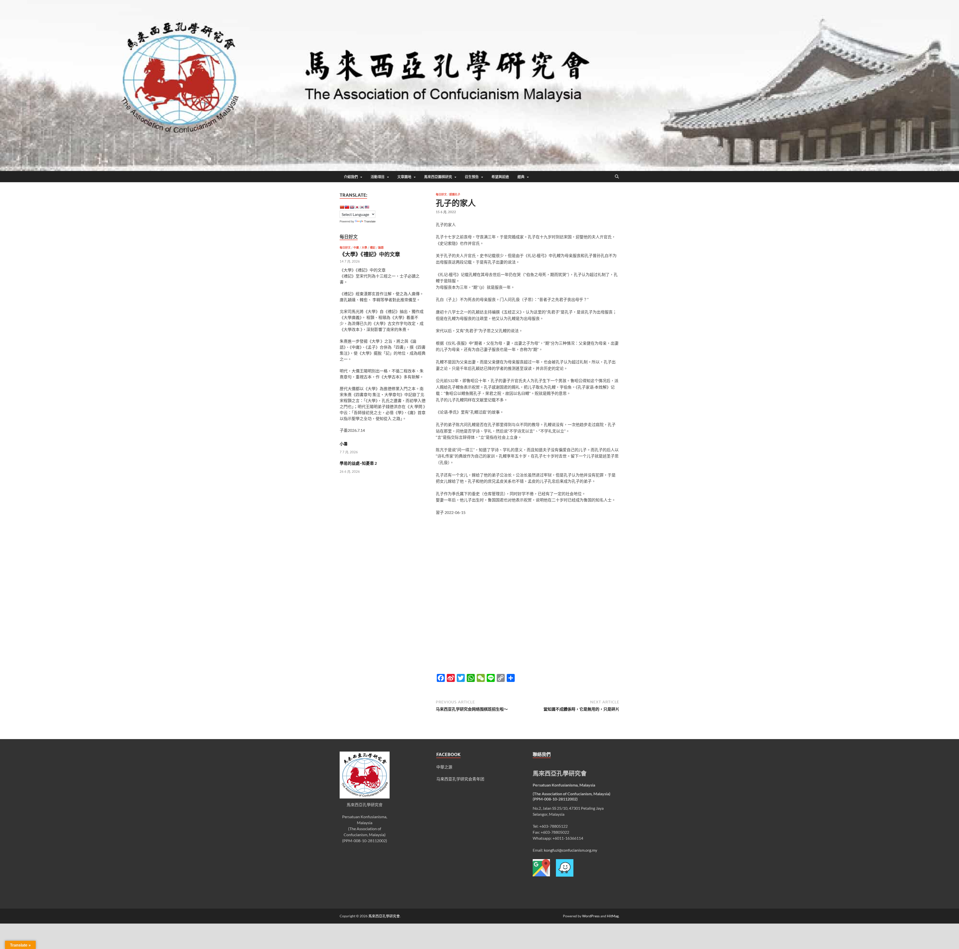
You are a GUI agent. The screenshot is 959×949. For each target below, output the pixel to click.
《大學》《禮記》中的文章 (370, 254)
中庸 (356, 247)
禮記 (372, 247)
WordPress (591, 916)
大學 (364, 247)
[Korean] (362, 207)
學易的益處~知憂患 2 (358, 463)
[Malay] (367, 207)
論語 (381, 247)
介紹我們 (351, 177)
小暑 (344, 443)
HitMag (613, 916)
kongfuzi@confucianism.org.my (570, 850)
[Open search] (617, 176)
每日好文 (441, 194)
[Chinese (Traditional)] (347, 207)
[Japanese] (357, 207)
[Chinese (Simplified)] (342, 207)
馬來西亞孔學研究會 (384, 916)
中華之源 (444, 767)
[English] (352, 207)
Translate (370, 221)
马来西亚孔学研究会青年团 (460, 779)
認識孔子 (454, 194)
